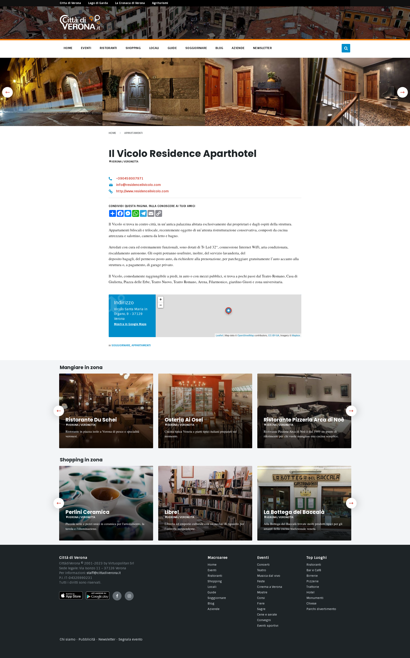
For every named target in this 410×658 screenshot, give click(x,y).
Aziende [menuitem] (238, 48)
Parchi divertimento (321, 609)
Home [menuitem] (68, 48)
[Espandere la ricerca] (346, 48)
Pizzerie (312, 581)
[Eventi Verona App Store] (71, 598)
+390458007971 (130, 178)
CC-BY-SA (273, 335)
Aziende (214, 609)
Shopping (215, 581)
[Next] (351, 411)
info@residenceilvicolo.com (138, 185)
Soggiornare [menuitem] (196, 48)
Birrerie (312, 576)
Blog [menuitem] (219, 48)
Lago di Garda (98, 3)
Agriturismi (160, 3)
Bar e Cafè (313, 570)
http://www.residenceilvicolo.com (142, 191)
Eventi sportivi (267, 626)
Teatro (261, 570)
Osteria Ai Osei (184, 419)
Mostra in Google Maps (130, 324)
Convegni (264, 620)
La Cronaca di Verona (130, 3)
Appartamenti (133, 133)
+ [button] (161, 299)
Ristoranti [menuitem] (108, 48)
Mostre (262, 592)
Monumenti (315, 598)
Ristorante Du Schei (91, 419)
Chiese (311, 603)
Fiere (261, 603)
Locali (212, 587)
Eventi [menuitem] (86, 48)
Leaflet (219, 335)
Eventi (212, 570)
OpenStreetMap (245, 335)
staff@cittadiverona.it (104, 573)
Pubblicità (87, 639)
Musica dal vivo (268, 576)
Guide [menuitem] (172, 48)
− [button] (161, 305)
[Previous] (58, 411)
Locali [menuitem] (154, 48)
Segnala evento (130, 639)
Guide (212, 592)
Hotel (310, 592)
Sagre (261, 609)
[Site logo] (80, 28)
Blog (211, 603)
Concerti (263, 565)
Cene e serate (267, 614)
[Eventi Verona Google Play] (97, 598)
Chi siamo (67, 639)
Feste (261, 581)
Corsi (261, 598)
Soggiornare (120, 345)
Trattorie (312, 587)
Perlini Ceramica (88, 512)
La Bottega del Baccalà (294, 512)
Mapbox (296, 335)
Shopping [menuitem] (133, 48)
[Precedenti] (7, 92)
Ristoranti (215, 576)
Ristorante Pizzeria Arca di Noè (304, 419)
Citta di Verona (70, 3)
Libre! (172, 512)
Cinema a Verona (269, 587)
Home (112, 133)
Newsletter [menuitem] (262, 48)
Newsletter (106, 639)
